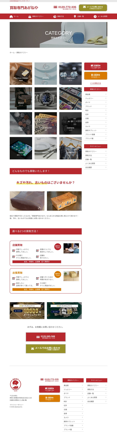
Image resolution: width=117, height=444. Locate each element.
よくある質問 (102, 16)
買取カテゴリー (38, 16)
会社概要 (88, 167)
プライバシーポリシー (16, 405)
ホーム (16, 16)
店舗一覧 (80, 16)
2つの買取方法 (95, 83)
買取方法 (60, 16)
